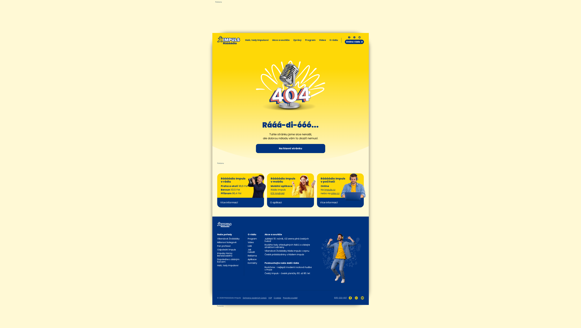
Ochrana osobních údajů (255, 298)
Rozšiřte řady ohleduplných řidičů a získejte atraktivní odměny (287, 246)
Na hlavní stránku (290, 148)
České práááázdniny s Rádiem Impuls (284, 254)
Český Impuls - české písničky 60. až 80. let (287, 273)
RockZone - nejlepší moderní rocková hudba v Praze (288, 268)
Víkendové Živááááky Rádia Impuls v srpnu (287, 251)
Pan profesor (224, 246)
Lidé (250, 246)
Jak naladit (251, 250)
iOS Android (277, 193)
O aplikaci (276, 202)
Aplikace (252, 259)
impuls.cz (329, 189)
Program (310, 40)
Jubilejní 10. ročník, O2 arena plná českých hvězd (287, 239)
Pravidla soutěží (290, 298)
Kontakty (252, 263)
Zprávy (297, 40)
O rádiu (252, 234)
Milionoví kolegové (227, 242)
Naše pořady (224, 234)
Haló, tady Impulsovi (257, 40)
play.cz (335, 193)
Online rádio (353, 41)
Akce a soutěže (281, 40)
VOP (270, 298)
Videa (322, 40)
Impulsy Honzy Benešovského (224, 254)
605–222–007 (340, 297)
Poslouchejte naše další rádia (282, 263)
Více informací (229, 202)
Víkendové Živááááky (228, 238)
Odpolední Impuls (226, 249)
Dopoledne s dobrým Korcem (228, 260)
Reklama (252, 256)
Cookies (277, 298)
